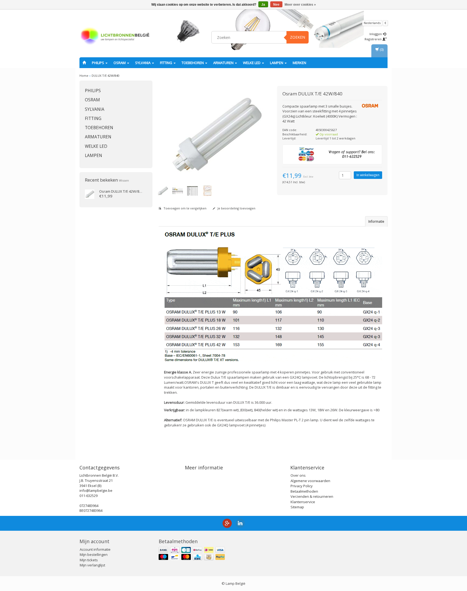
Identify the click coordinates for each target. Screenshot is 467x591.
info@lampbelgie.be (95, 490)
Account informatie (95, 549)
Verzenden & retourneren (312, 496)
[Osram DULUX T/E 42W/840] (89, 193)
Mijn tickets (89, 559)
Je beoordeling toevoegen (236, 208)
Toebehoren (193, 62)
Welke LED (252, 62)
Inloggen (376, 34)
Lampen (277, 62)
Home (83, 76)
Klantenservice (303, 501)
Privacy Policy (302, 485)
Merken (299, 62)
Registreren (373, 39)
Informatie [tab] (376, 221)
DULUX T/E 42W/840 (105, 76)
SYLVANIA (143, 62)
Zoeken (297, 37)
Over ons (298, 475)
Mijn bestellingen (94, 554)
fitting (166, 62)
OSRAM (120, 62)
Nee (276, 4)
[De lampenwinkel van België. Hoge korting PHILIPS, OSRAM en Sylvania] (115, 36)
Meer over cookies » (300, 4)
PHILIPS (98, 62)
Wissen (124, 180)
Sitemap (297, 507)
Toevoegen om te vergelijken (184, 208)
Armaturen (223, 62)
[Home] (84, 62)
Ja (263, 4)
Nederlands (372, 23)
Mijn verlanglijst (92, 565)
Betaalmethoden (304, 491)
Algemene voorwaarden (310, 480)
